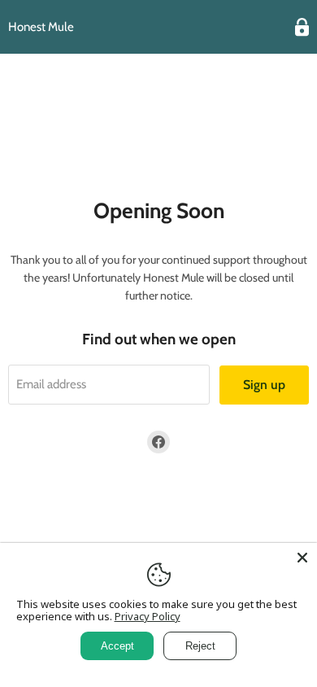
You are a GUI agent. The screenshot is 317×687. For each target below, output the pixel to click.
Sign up (264, 384)
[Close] (302, 557)
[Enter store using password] (302, 27)
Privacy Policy (147, 616)
